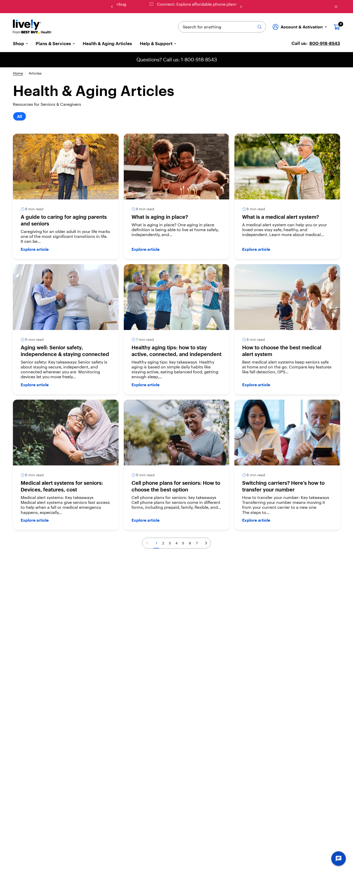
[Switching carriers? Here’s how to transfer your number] (287, 432)
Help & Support (156, 43)
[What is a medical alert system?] (287, 166)
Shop (18, 43)
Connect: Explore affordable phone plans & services (180, 4)
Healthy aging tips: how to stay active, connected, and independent (176, 350)
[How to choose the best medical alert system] (287, 297)
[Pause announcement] (336, 7)
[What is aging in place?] (176, 166)
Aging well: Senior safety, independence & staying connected (65, 350)
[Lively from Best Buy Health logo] (32, 27)
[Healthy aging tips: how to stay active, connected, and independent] (176, 297)
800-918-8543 (324, 43)
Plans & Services (53, 43)
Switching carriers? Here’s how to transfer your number (283, 486)
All (19, 116)
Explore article (35, 249)
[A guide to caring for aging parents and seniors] (66, 166)
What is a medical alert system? (280, 217)
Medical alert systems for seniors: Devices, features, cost (62, 486)
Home (18, 73)
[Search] (259, 27)
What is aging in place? (160, 217)
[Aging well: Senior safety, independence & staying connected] (66, 297)
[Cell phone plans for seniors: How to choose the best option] (176, 432)
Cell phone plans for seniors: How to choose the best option (176, 486)
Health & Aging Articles (107, 43)
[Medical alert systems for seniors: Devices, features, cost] (66, 432)
